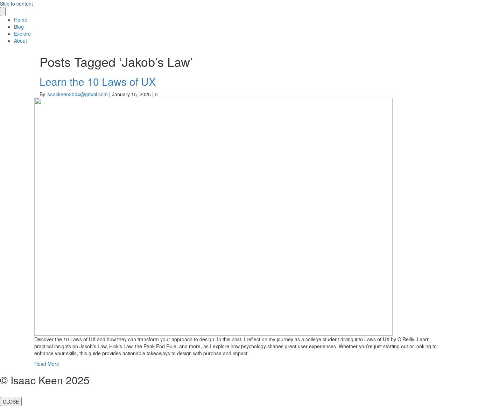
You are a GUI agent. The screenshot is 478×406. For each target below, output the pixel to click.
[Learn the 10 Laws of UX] (213, 215)
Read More (46, 363)
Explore (22, 33)
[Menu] (3, 11)
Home (20, 19)
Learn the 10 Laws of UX (98, 81)
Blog (19, 26)
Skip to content (16, 3)
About (20, 40)
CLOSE (11, 401)
